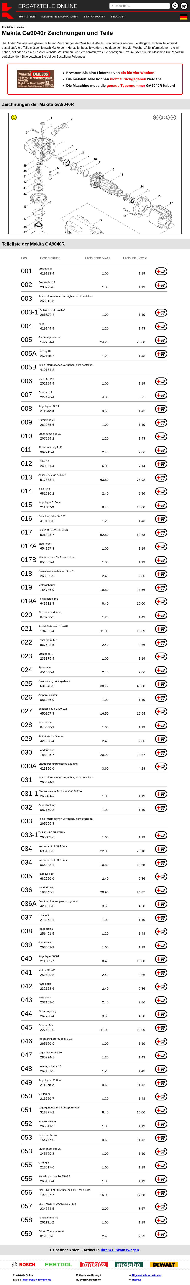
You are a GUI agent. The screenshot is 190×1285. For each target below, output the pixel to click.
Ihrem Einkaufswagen (120, 1250)
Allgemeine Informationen (146, 1275)
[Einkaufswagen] (184, 6)
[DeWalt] (165, 1266)
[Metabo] (130, 1266)
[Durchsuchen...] (175, 5)
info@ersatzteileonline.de (36, 1279)
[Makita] (95, 1266)
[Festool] (60, 1266)
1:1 (164, 117)
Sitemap (136, 1279)
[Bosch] (25, 1266)
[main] (95, 640)
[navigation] (90, 17)
